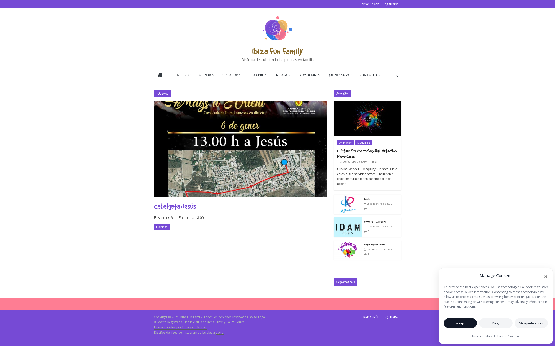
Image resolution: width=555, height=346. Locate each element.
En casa (280, 75)
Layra (220, 332)
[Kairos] (348, 197)
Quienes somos (339, 75)
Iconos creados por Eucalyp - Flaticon (180, 327)
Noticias (184, 75)
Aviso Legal (258, 317)
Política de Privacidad (507, 336)
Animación (345, 143)
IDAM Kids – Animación (375, 221)
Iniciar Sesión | (371, 4)
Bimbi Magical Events (374, 244)
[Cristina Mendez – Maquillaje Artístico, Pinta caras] (367, 103)
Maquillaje (363, 143)
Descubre (256, 75)
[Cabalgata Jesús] (240, 103)
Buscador (230, 75)
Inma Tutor (215, 322)
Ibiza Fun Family (277, 51)
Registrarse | (392, 4)
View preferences (531, 323)
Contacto (368, 75)
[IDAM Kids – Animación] (348, 220)
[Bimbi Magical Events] (348, 243)
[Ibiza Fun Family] (160, 75)
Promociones (309, 75)
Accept (460, 323)
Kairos (367, 198)
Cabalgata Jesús (175, 206)
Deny (495, 323)
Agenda (205, 75)
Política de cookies (480, 336)
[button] (546, 277)
